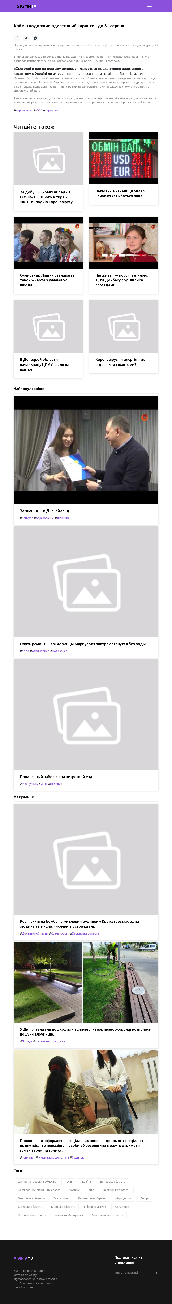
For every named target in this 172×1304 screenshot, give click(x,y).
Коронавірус (24, 110)
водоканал (60, 651)
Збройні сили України (92, 1198)
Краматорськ (60, 933)
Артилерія (122, 1206)
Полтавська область (32, 1215)
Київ (91, 1190)
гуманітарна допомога (53, 1157)
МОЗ (39, 110)
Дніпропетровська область (37, 1181)
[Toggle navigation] (149, 6)
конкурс (27, 518)
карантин (51, 110)
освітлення (42, 1041)
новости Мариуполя (69, 1215)
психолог (28, 1157)
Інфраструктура (95, 1206)
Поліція (27, 1041)
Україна (86, 1181)
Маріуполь (61, 1198)
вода (25, 651)
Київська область (63, 1206)
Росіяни (74, 1190)
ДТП (44, 784)
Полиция (56, 784)
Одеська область (30, 1206)
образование (45, 518)
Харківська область (85, 933)
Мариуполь (30, 784)
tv (26, 6)
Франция (63, 518)
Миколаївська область (107, 1215)
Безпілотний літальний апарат (39, 1190)
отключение (40, 651)
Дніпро (145, 1198)
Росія (68, 1181)
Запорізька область (31, 1198)
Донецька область (35, 933)
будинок (78, 1157)
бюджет (59, 1041)
